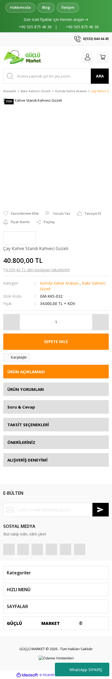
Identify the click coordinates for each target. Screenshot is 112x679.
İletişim (67, 7)
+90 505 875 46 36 (35, 26)
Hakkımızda (20, 7)
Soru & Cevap (21, 407)
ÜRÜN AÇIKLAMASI (26, 371)
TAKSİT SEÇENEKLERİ (28, 424)
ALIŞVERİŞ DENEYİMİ (27, 460)
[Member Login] (88, 57)
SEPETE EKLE (56, 341)
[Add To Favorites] (21, 213)
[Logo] (22, 57)
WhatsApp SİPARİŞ (85, 669)
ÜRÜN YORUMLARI (25, 389)
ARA (100, 76)
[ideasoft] (27, 675)
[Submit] (100, 509)
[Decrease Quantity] (12, 322)
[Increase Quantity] (100, 322)
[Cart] (103, 57)
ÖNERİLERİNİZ (21, 442)
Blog (46, 7)
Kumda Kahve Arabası (59, 283)
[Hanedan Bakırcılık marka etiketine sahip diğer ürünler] (19, 238)
